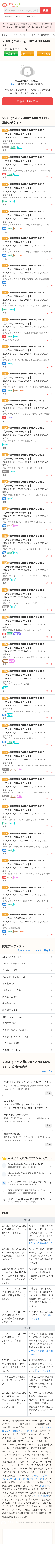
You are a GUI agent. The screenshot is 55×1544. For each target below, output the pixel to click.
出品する (10, 53)
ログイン (18, 16)
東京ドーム (45, 1485)
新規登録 (8, 16)
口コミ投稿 (44, 53)
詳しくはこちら (43, 1370)
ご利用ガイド (30, 16)
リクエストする (27, 54)
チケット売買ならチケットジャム (11, 5)
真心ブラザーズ (41, 1475)
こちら (12, 84)
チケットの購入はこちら (41, 1243)
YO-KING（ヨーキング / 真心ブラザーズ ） (23, 1478)
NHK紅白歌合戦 (41, 1496)
